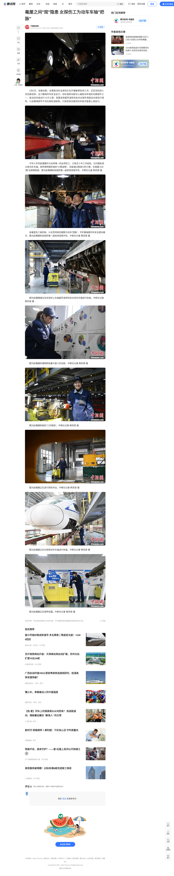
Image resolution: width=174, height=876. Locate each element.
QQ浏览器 (90, 858)
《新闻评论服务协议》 (57, 787)
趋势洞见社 (29, 683)
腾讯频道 (98, 858)
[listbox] (65, 703)
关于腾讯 (28, 858)
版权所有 (68, 868)
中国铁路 (28, 740)
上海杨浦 (28, 778)
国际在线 (28, 702)
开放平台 (61, 858)
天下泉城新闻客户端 (32, 759)
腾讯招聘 (75, 858)
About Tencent (37, 858)
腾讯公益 (82, 858)
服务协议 (46, 858)
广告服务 (68, 858)
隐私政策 (54, 858)
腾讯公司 (62, 868)
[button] (142, 20)
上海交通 (28, 721)
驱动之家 (28, 645)
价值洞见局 (29, 664)
